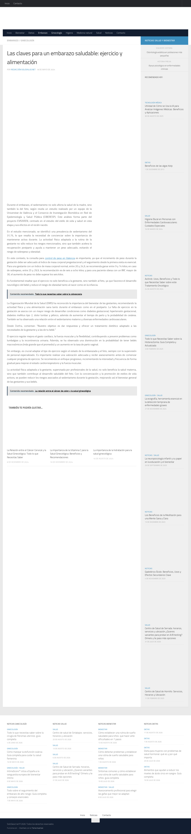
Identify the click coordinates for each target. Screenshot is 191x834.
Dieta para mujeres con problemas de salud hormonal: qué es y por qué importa (162, 754)
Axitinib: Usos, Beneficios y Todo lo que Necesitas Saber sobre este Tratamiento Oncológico (162, 282)
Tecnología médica (153, 103)
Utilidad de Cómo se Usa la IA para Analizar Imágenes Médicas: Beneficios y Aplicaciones (164, 109)
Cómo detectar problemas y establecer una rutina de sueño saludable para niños (117, 755)
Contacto (17, 3)
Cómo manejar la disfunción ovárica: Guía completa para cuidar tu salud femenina (25, 755)
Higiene (69, 32)
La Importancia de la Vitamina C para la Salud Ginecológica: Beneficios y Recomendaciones (69, 454)
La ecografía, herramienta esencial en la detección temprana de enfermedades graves (163, 402)
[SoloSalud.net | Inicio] (36, 18)
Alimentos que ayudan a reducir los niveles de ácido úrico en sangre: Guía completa (162, 773)
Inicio (7, 3)
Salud (98, 32)
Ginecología (56, 32)
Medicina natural (84, 32)
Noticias (109, 32)
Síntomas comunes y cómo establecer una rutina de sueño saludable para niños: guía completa (117, 774)
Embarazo (42, 32)
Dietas (31, 32)
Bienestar (20, 32)
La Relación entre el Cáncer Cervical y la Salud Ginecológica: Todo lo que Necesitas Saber (26, 454)
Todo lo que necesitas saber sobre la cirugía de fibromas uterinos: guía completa (25, 736)
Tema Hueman (37, 828)
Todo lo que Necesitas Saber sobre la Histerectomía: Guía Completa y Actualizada (163, 342)
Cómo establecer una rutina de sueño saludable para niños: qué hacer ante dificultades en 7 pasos (116, 736)
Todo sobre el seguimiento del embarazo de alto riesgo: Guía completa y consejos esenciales (26, 793)
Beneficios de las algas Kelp (159, 165)
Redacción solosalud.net (23, 69)
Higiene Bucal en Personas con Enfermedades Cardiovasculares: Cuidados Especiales (161, 222)
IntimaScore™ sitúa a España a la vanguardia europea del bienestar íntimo (23, 774)
